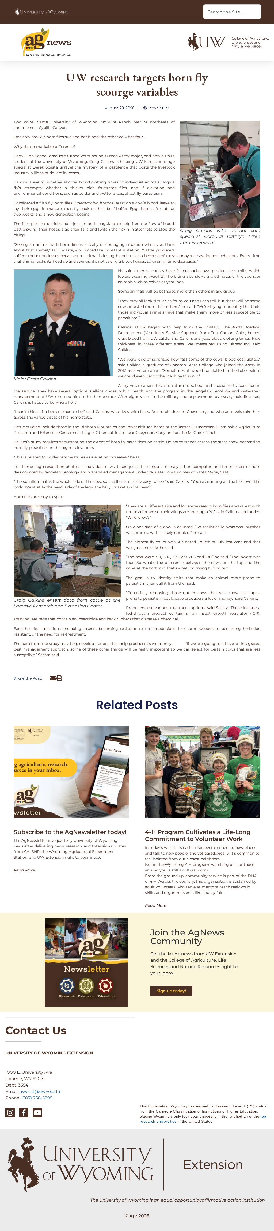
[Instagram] (10, 1112)
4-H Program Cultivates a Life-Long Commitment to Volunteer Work (197, 835)
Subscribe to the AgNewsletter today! (70, 832)
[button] (53, 678)
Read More (24, 870)
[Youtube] (37, 1112)
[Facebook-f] (23, 1112)
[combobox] (232, 11)
